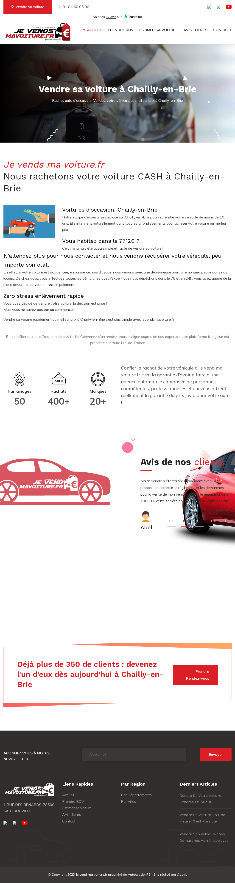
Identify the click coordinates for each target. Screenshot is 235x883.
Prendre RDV (121, 30)
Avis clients (195, 30)
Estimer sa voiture (158, 30)
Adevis (182, 874)
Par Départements (136, 794)
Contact (222, 30)
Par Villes (128, 801)
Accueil (94, 30)
